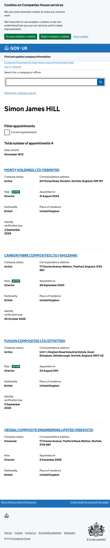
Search (100, 82)
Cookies (18, 533)
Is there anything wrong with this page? (89, 502)
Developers (69, 533)
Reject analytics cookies (55, 36)
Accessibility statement (50, 533)
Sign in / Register (12, 66)
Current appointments (24, 132)
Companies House (21, 538)
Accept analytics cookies (20, 36)
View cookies (80, 36)
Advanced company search (20, 93)
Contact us (30, 533)
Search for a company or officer (22, 72)
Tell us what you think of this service (18, 502)
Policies (8, 533)
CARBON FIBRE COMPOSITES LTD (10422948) (40, 255)
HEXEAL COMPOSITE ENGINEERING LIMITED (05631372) (48, 430)
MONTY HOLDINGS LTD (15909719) (31, 170)
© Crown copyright (96, 539)
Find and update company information (27, 56)
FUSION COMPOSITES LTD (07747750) (34, 341)
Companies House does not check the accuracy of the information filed (39, 62)
